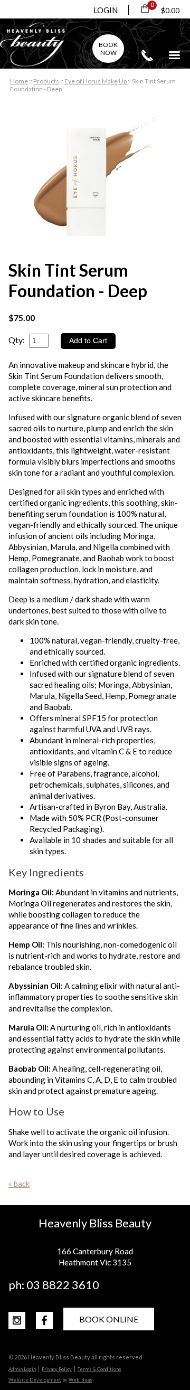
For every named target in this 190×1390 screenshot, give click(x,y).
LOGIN (105, 10)
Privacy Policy (57, 1369)
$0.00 (170, 10)
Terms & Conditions (99, 1369)
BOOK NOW (108, 48)
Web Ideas (80, 1380)
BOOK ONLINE (108, 1319)
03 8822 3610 (147, 55)
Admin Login (22, 1369)
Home (19, 81)
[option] (95, 180)
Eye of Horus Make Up (96, 81)
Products (46, 81)
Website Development (34, 1380)
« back (19, 1183)
